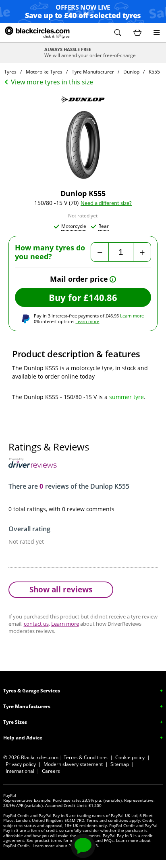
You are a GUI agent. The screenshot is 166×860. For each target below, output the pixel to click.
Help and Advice (22, 737)
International (20, 771)
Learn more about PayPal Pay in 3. (66, 845)
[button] (117, 32)
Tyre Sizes (15, 722)
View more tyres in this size (52, 82)
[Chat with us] (83, 846)
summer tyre (126, 397)
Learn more (132, 316)
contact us (36, 623)
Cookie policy (130, 757)
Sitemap (119, 764)
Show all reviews (60, 589)
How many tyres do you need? (50, 252)
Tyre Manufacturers (26, 706)
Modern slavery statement (73, 764)
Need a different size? (106, 203)
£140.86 (100, 297)
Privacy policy (21, 764)
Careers (51, 771)
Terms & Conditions (86, 757)
